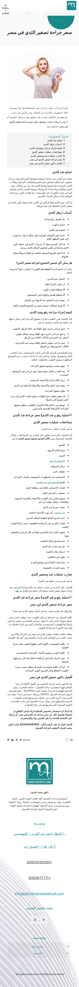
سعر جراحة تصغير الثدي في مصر (46, 159)
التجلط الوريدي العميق (47, 482)
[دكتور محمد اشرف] (71, 5)
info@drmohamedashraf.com (39, 893)
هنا (17, 591)
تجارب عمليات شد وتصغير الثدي (46, 156)
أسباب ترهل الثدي (53, 144)
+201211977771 (39, 878)
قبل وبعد (37, 953)
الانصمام (61, 461)
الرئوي (53, 461)
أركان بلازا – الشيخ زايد (39, 846)
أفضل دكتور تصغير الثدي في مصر (45, 163)
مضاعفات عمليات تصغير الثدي (47, 152)
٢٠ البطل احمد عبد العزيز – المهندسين (39, 833)
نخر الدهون (59, 512)
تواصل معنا (37, 946)
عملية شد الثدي (55, 140)
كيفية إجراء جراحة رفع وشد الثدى (45, 148)
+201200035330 (39, 862)
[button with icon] (44, 920)
